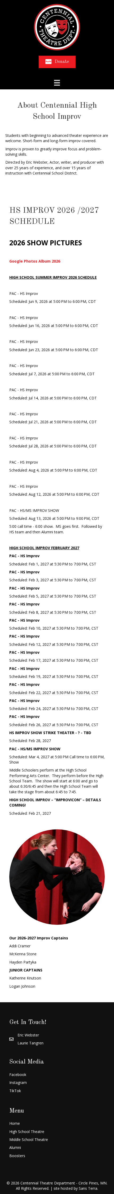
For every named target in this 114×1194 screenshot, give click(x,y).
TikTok (15, 1090)
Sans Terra (88, 1188)
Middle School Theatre (28, 1139)
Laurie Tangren (30, 1042)
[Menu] (57, 82)
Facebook (17, 1074)
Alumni (15, 1147)
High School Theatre (26, 1131)
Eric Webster (28, 1035)
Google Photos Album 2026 (34, 261)
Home (14, 1123)
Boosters (17, 1155)
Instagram (18, 1082)
